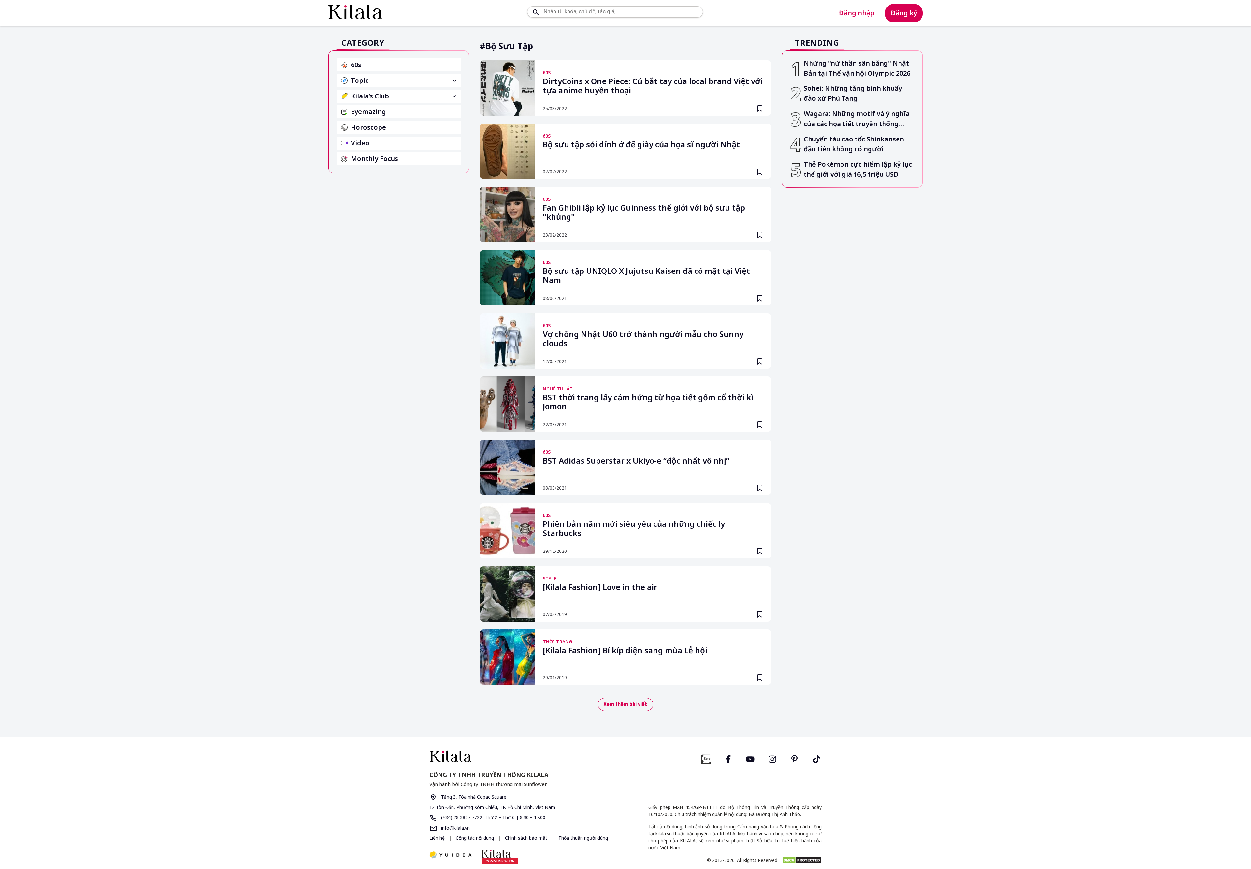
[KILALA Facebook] (706, 758)
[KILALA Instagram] (772, 758)
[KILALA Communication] (500, 857)
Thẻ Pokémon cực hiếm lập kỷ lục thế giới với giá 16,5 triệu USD (858, 169)
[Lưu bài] (760, 108)
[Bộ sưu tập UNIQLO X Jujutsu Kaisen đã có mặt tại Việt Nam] (507, 277)
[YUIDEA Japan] (450, 855)
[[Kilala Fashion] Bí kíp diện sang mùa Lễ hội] (507, 657)
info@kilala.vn (455, 828)
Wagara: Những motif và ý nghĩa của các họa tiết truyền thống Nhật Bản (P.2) (857, 119)
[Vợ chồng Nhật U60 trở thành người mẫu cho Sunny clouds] (507, 341)
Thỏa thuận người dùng (583, 838)
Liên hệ (437, 838)
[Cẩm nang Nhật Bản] (524, 756)
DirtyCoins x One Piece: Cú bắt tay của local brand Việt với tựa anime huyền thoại (653, 86)
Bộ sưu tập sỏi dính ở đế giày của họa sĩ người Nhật (641, 145)
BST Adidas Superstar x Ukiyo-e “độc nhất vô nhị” (636, 461)
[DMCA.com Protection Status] (802, 860)
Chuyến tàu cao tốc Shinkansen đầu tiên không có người (854, 144)
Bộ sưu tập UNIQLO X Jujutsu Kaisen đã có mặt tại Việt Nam (646, 275)
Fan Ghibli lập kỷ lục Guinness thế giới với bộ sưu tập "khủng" (644, 212)
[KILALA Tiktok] (817, 758)
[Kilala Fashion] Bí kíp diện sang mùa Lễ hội (625, 650)
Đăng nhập (856, 12)
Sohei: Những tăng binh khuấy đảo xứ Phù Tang (853, 93)
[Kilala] (355, 12)
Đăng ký (904, 12)
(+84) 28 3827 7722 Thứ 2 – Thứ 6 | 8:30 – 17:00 (492, 817)
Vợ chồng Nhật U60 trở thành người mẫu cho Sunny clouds (643, 339)
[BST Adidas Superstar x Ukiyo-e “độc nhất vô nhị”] (507, 467)
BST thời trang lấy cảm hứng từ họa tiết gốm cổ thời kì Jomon (648, 402)
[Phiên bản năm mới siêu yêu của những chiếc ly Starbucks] (507, 530)
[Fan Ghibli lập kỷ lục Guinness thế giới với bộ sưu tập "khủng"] (507, 214)
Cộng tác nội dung (475, 838)
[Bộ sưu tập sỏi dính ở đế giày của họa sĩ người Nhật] (507, 151)
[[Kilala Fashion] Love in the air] (507, 594)
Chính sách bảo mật (527, 838)
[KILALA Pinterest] (794, 758)
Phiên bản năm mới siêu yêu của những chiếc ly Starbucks (634, 528)
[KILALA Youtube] (750, 758)
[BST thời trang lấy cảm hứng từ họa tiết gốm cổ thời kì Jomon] (507, 404)
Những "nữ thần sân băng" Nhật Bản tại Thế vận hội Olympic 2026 (857, 68)
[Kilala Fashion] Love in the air (600, 587)
